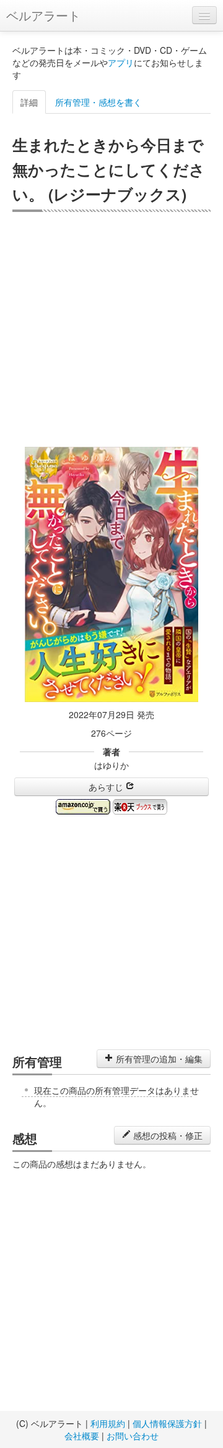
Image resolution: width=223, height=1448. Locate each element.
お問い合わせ (133, 1435)
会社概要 (81, 1435)
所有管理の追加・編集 (158, 1058)
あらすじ (107, 787)
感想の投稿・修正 (167, 1135)
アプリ (121, 62)
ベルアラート (43, 15)
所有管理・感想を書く (98, 102)
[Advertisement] (111, 329)
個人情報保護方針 (167, 1423)
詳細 (29, 102)
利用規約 (107, 1423)
